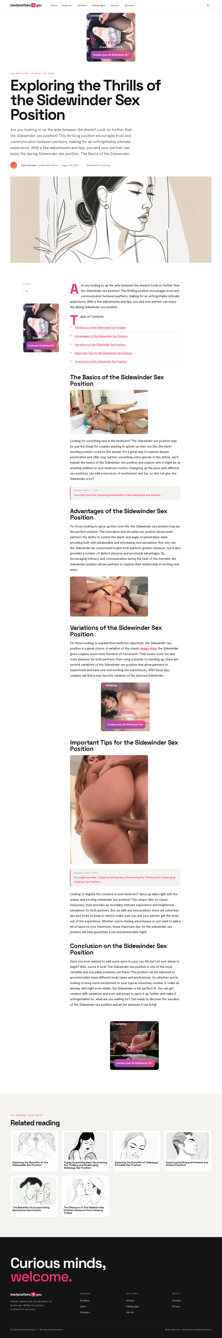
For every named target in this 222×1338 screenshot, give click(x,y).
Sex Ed (114, 5)
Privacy (176, 1306)
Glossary (129, 5)
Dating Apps (98, 5)
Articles (82, 5)
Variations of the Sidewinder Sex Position (100, 344)
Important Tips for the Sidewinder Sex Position (103, 353)
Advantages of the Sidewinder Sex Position (101, 336)
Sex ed (129, 1312)
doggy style (148, 648)
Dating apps (132, 1306)
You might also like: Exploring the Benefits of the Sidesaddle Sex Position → (118, 495)
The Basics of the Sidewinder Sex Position (100, 327)
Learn (83, 1306)
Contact (176, 1300)
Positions (66, 5)
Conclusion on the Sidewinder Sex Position (101, 361)
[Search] (208, 5)
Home (54, 5)
